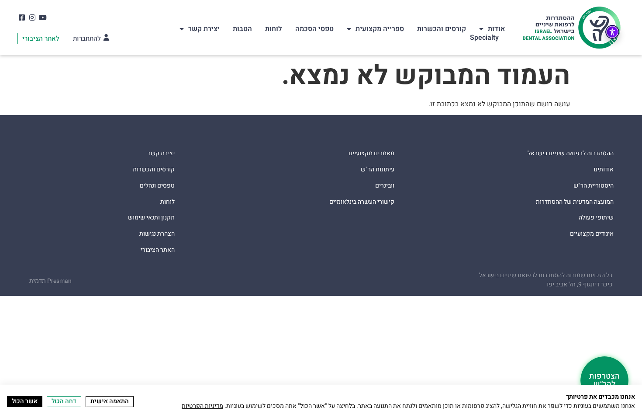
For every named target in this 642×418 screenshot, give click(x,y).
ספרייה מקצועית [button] (380, 28)
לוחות (273, 28)
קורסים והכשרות (441, 28)
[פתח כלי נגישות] (612, 32)
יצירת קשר (204, 28)
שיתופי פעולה (596, 218)
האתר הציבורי (158, 250)
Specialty (484, 37)
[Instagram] (32, 17)
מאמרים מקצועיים (371, 153)
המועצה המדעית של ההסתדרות (575, 202)
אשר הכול (25, 401)
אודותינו (604, 170)
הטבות (242, 28)
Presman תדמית (50, 281)
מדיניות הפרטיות (202, 406)
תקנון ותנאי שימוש (151, 218)
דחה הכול (64, 401)
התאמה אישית (109, 401)
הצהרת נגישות (157, 234)
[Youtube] (42, 17)
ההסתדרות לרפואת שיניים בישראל (571, 153)
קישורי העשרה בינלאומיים (361, 202)
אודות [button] (496, 28)
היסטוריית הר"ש (593, 186)
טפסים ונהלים (157, 186)
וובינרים (384, 186)
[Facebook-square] (21, 17)
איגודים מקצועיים (592, 234)
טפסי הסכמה (314, 28)
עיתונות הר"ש (377, 170)
